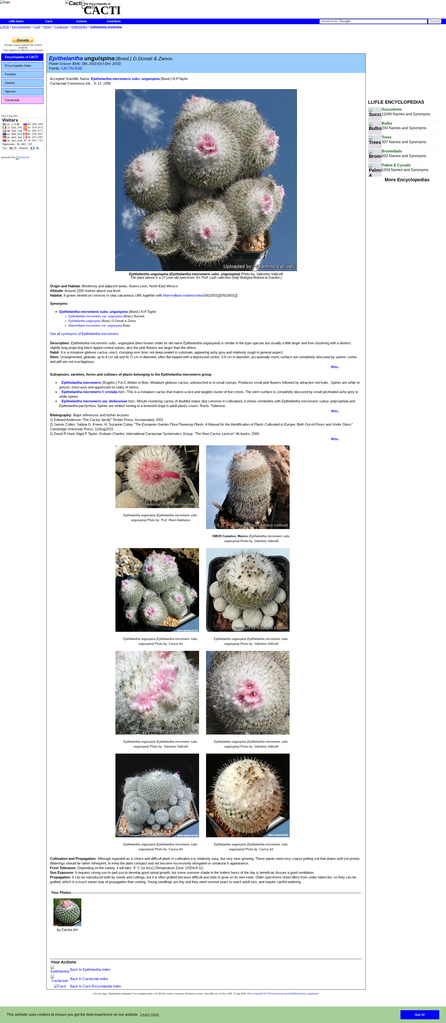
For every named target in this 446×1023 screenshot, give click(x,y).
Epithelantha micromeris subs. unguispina (125, 79)
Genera (10, 83)
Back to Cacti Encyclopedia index (95, 986)
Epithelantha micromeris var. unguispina (95, 316)
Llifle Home (16, 21)
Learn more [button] (149, 1014)
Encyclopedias (21, 27)
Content (81, 21)
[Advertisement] (407, 62)
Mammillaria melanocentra (183, 295)
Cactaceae (61, 27)
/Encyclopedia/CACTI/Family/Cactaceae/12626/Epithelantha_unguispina (283, 994)
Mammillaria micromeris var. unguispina (95, 325)
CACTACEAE (71, 68)
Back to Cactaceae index (89, 979)
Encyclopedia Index (18, 65)
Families (10, 74)
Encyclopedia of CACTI (21, 57)
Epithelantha (79, 27)
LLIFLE (4, 27)
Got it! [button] (420, 1014)
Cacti (48, 21)
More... (335, 366)
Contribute (114, 21)
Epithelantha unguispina (106, 27)
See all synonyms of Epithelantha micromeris (84, 334)
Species (10, 91)
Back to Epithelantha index (90, 969)
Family (47, 27)
